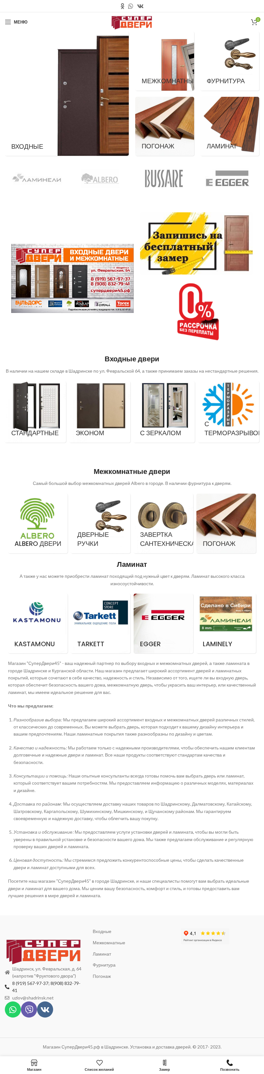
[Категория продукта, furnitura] (229, 61)
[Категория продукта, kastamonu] (38, 623)
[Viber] (29, 1009)
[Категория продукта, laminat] (229, 126)
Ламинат (132, 564)
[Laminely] (37, 178)
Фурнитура (104, 965)
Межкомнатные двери (132, 472)
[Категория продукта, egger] (163, 623)
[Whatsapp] (13, 1009)
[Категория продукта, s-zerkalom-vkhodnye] (164, 412)
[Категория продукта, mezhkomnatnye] (164, 61)
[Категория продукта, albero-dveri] (38, 523)
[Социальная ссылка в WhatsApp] (130, 6)
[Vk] (45, 1009)
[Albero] (100, 178)
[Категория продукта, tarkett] (100, 623)
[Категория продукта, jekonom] (99, 412)
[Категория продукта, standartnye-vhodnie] (35, 412)
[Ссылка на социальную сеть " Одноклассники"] (122, 6)
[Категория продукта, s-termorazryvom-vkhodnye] (228, 412)
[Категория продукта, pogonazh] (164, 126)
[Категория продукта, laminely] (226, 623)
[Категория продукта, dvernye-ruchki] (100, 523)
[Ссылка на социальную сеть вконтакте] (140, 6)
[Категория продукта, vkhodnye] (67, 94)
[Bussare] (164, 178)
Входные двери (132, 359)
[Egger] (227, 178)
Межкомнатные (109, 942)
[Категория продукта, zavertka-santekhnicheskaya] (163, 523)
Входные (102, 931)
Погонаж (102, 976)
